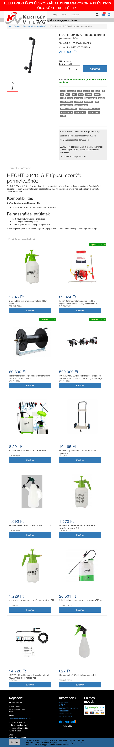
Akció (64, 14)
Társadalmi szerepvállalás (65, 712)
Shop (55, 14)
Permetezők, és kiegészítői (34, 26)
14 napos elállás (66, 716)
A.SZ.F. (62, 705)
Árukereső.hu (67, 726)
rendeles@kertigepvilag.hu (19, 718)
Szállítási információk (68, 707)
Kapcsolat (75, 14)
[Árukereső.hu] (67, 722)
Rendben (14, 742)
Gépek (17, 26)
